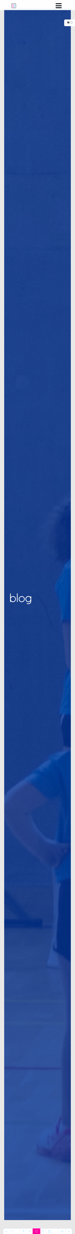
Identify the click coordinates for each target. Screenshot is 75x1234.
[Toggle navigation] (58, 5)
